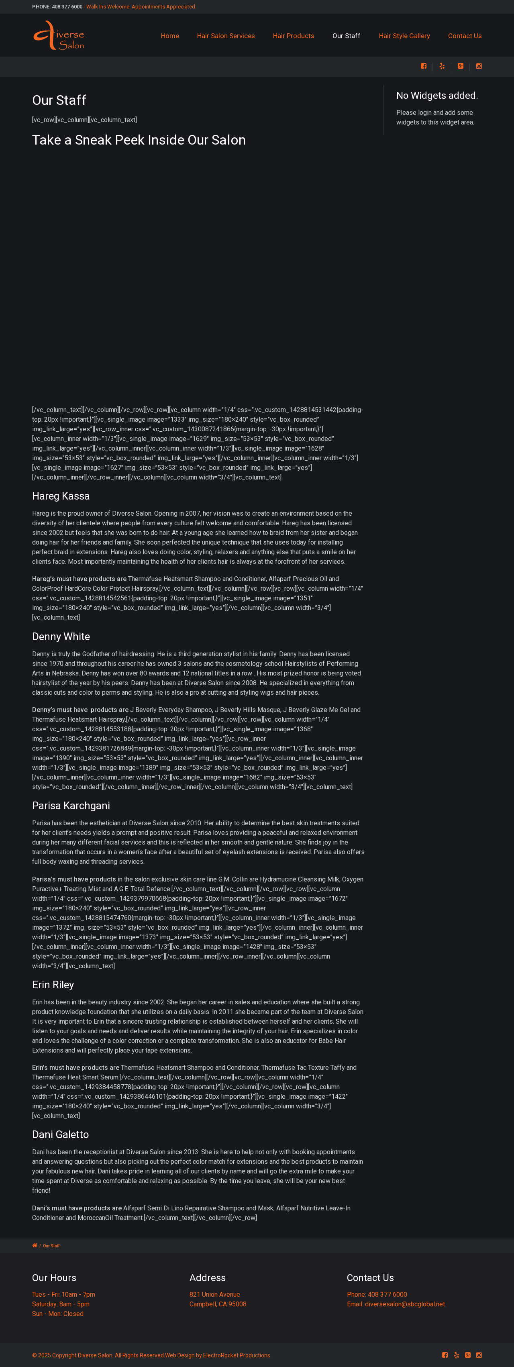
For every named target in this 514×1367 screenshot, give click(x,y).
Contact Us (465, 36)
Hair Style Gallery (404, 36)
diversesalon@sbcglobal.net (405, 1304)
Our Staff (346, 36)
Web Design (180, 1355)
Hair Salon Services (226, 36)
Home (170, 36)
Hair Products (293, 36)
